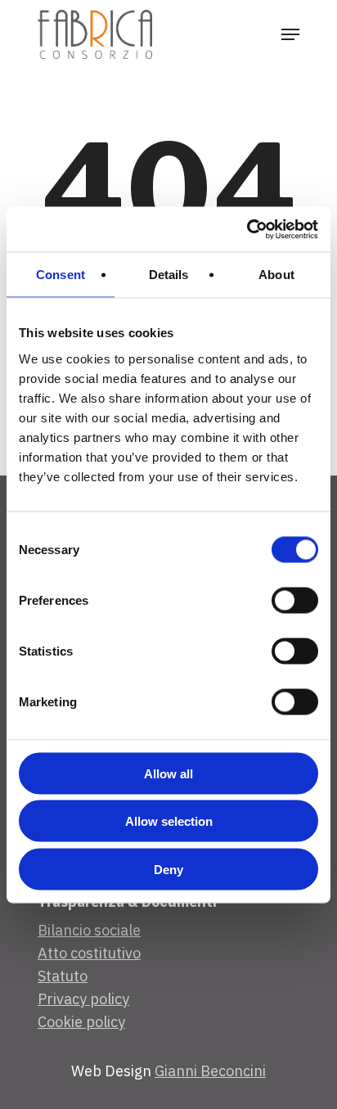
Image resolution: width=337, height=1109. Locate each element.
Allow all (168, 773)
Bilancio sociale (89, 930)
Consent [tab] (60, 275)
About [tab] (276, 275)
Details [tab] (169, 275)
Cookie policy (81, 1021)
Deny (168, 869)
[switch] (295, 600)
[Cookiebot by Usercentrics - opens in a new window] (246, 229)
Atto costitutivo (89, 953)
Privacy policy (83, 999)
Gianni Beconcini (210, 1071)
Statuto (63, 976)
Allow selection (169, 821)
